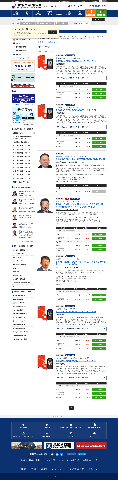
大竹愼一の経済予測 (19, 317)
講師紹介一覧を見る (28, 241)
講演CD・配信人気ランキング (22, 182)
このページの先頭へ (59, 416)
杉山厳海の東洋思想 (19, 324)
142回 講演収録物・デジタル (21, 178)
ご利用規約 (44, 469)
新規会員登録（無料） (99, 6)
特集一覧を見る (29, 124)
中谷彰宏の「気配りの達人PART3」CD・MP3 (76, 311)
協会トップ (50, 460)
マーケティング (17, 261)
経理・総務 (16, 271)
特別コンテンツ (20, 54)
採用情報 (33, 469)
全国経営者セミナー (19, 133)
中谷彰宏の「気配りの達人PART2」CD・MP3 (76, 361)
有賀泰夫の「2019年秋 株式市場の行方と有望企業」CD (81, 159)
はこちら (73, 78)
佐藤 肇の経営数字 (19, 299)
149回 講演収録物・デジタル (21, 153)
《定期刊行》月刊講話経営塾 (21, 282)
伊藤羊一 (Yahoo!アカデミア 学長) (67, 210)
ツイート (82, 454)
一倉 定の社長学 (18, 310)
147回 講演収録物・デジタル (21, 160)
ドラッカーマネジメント (20, 321)
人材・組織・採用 (18, 253)
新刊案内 (18, 43)
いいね (72, 454)
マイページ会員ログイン (79, 6)
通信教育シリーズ (18, 275)
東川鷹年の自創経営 (19, 328)
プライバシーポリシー (58, 469)
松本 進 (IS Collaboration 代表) (67, 267)
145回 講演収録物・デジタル (21, 167)
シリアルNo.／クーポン (23, 58)
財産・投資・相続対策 (19, 264)
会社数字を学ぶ (17, 257)
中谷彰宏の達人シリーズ (20, 332)
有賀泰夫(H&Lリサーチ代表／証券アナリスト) (70, 162)
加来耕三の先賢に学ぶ (19, 335)
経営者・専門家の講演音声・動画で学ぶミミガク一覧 (22, 137)
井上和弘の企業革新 (19, 295)
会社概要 (23, 469)
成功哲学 (15, 268)
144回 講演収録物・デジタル (21, 171)
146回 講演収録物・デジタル (21, 164)
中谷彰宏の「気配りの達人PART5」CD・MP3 (76, 61)
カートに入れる (98, 89)
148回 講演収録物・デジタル (21, 156)
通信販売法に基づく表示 (77, 469)
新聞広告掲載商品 (21, 47)
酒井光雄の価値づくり (19, 303)
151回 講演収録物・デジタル (21, 145)
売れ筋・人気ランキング (23, 39)
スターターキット (18, 286)
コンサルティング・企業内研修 (68, 460)
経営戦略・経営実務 (19, 250)
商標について (93, 469)
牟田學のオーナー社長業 (20, 339)
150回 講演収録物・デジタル (21, 149)
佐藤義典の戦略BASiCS (20, 313)
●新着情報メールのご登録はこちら (47, 42)
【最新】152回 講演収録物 (21, 142)
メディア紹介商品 (20, 51)
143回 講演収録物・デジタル (21, 174)
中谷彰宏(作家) (60, 64)
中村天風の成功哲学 (19, 306)
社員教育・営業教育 (19, 279)
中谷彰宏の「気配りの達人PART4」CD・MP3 (76, 110)
